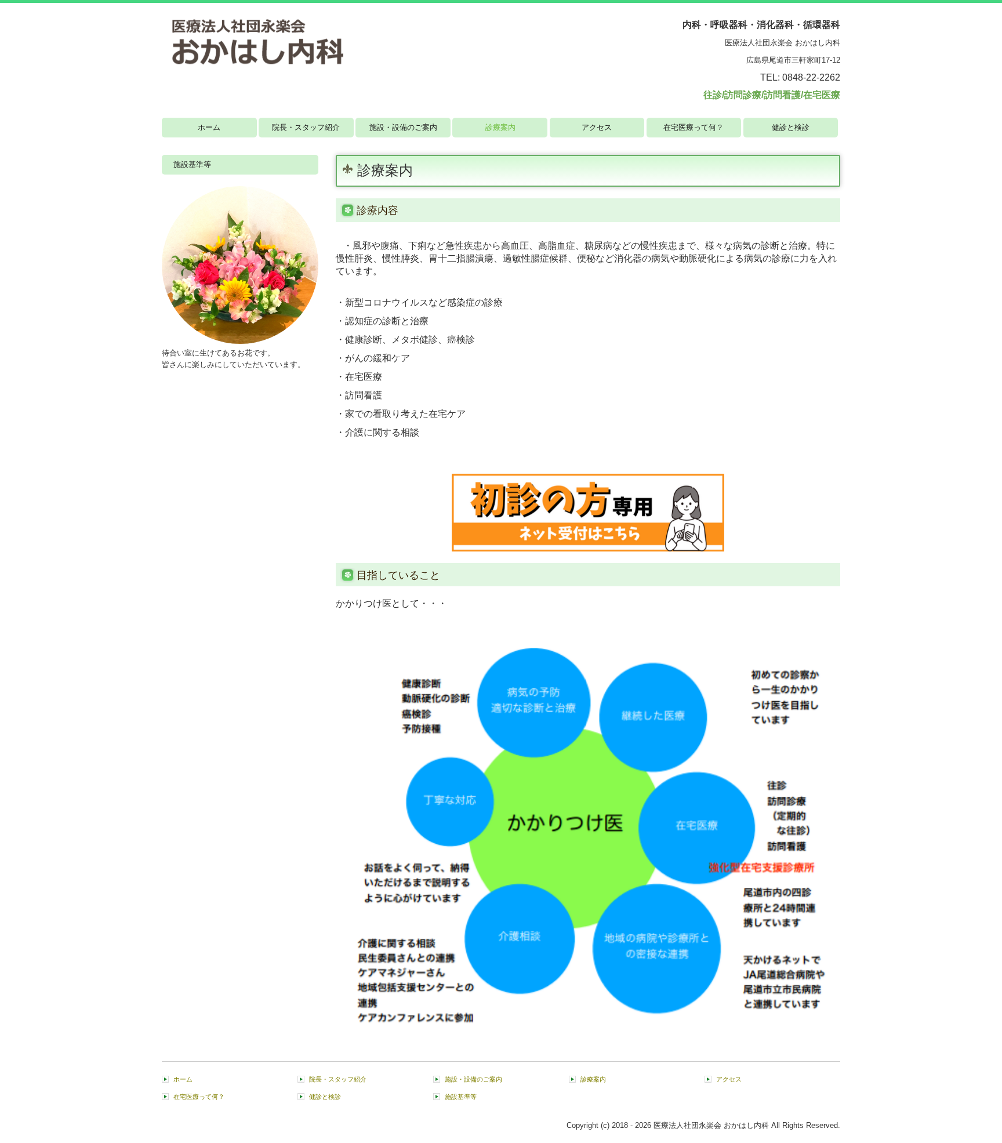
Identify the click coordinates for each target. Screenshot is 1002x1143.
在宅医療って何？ (693, 127)
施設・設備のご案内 (403, 127)
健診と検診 (790, 127)
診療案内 (500, 127)
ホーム (209, 127)
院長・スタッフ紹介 (306, 127)
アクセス (597, 127)
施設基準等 (192, 164)
